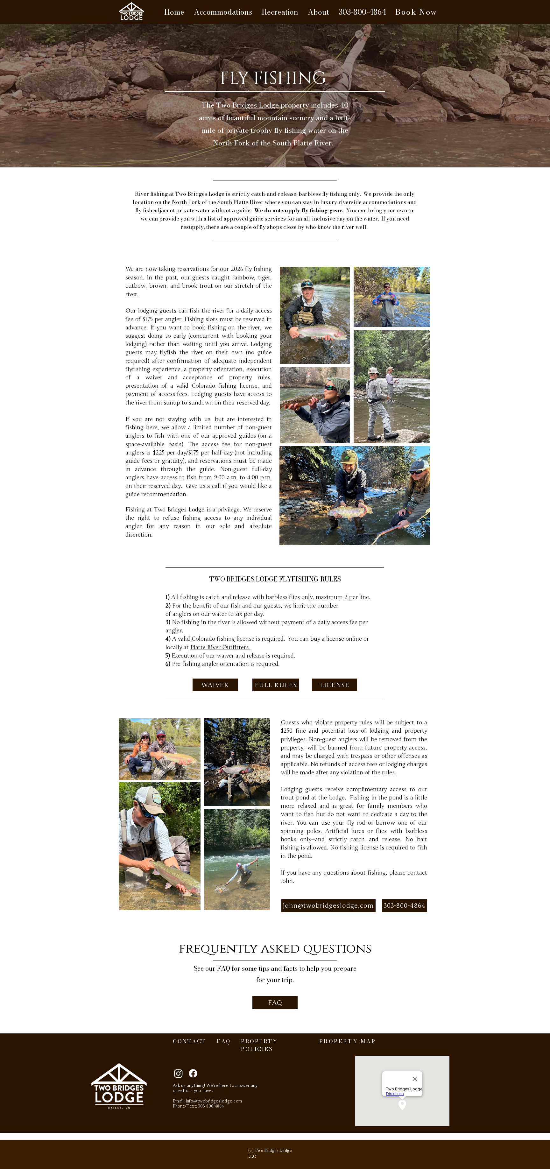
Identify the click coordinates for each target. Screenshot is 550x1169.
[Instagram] (178, 1073)
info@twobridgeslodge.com (214, 1101)
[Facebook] (193, 1073)
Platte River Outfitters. (220, 647)
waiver (153, 377)
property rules (249, 377)
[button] (223, 12)
